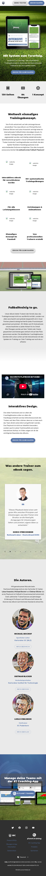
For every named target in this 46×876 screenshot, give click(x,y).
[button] (20, 3)
